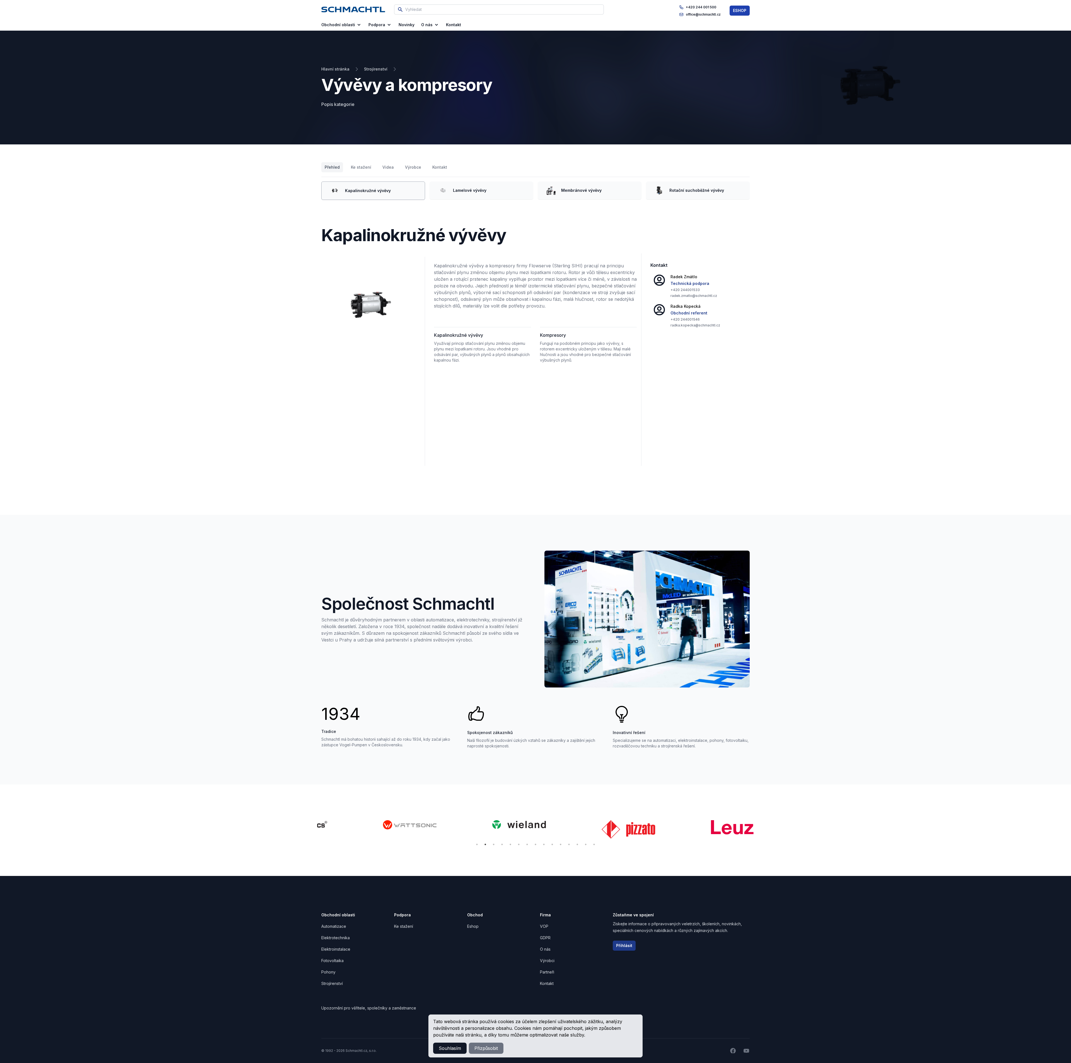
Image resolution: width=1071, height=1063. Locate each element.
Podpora (376, 24)
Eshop (473, 926)
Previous (312, 830)
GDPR (545, 937)
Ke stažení (361, 167)
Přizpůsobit (486, 1048)
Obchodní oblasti (338, 24)
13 (577, 844)
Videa (388, 167)
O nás (427, 24)
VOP (544, 926)
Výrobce (413, 167)
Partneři (547, 972)
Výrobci (547, 960)
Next (758, 830)
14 (585, 844)
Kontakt (439, 167)
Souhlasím (450, 1048)
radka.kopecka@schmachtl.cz (695, 325)
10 (552, 844)
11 (560, 844)
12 (569, 844)
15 (594, 844)
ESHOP (739, 10)
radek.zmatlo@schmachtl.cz (693, 296)
